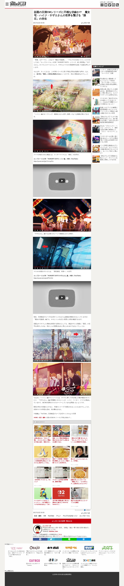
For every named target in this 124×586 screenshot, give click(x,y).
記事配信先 (10, 571)
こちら (60, 534)
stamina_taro (53, 531)
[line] (69, 539)
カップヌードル (85, 516)
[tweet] (51, 539)
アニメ (58, 516)
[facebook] (40, 539)
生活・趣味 (37, 516)
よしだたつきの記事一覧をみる (62, 521)
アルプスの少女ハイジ (70, 516)
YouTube (51, 516)
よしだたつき (85, 23)
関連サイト (10, 544)
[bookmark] (84, 539)
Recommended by (79, 510)
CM (44, 516)
